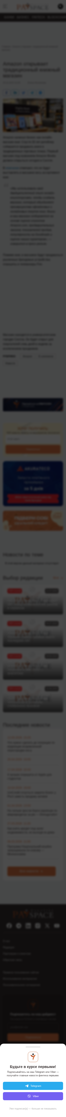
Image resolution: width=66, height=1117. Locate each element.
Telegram (35, 1085)
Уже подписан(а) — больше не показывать (33, 1108)
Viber (36, 1096)
